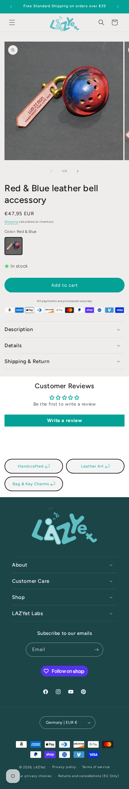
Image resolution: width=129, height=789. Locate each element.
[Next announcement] (117, 6)
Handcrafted (31, 466)
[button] (12, 22)
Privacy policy (64, 767)
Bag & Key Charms (31, 484)
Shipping (11, 222)
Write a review (64, 420)
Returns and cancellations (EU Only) (88, 776)
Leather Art (93, 466)
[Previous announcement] (11, 6)
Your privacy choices (33, 776)
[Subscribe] (96, 650)
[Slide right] (77, 171)
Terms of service (96, 767)
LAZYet (40, 767)
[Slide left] (51, 171)
